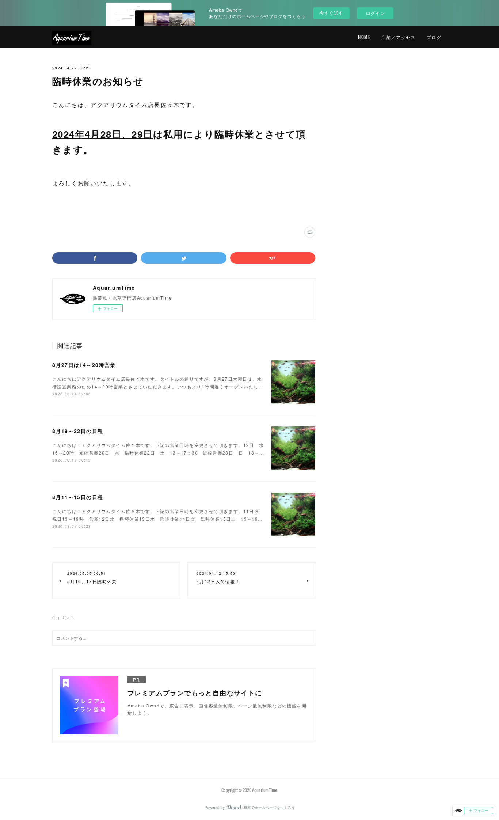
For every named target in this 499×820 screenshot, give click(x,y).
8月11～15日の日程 (77, 497)
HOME (364, 37)
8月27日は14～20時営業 (84, 364)
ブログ (434, 37)
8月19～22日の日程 (77, 430)
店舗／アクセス (398, 37)
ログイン (375, 13)
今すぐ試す (331, 12)
